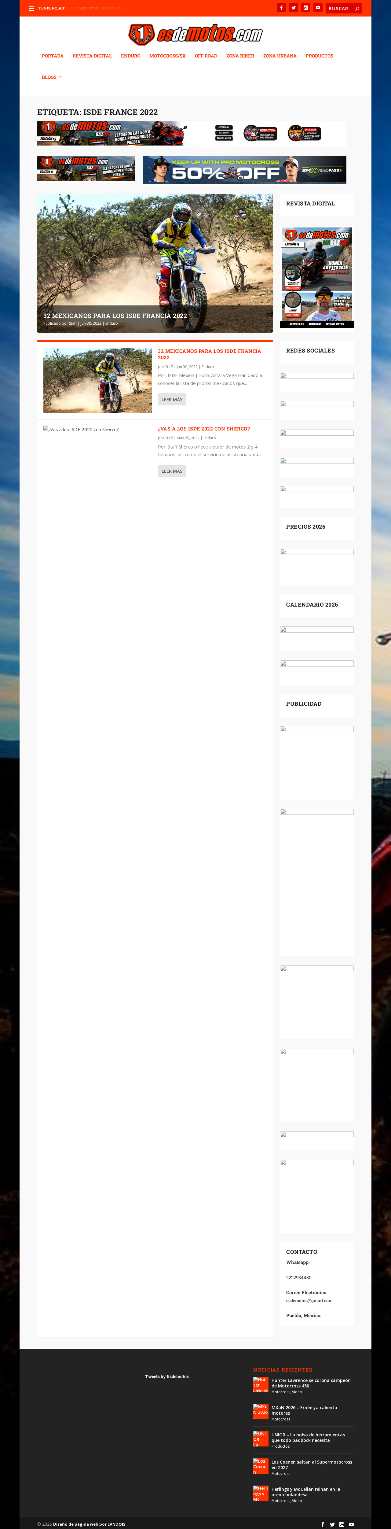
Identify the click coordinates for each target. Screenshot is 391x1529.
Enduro (111, 323)
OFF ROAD (206, 56)
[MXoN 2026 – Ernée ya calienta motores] (261, 1411)
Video (297, 1391)
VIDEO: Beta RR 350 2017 (88, 8)
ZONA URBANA (280, 56)
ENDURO (130, 56)
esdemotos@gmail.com (309, 1300)
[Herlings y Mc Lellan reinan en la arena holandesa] (261, 1493)
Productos (281, 1446)
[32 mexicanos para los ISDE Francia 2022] (97, 380)
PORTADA (53, 56)
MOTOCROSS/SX (167, 56)
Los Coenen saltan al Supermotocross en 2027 (312, 1464)
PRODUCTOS (319, 56)
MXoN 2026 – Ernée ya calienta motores (304, 1410)
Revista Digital (92, 56)
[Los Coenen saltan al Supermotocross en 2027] (261, 1466)
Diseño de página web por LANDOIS (89, 1524)
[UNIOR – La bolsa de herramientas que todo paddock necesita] (261, 1438)
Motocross (281, 1391)
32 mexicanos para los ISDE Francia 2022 (115, 315)
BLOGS (49, 77)
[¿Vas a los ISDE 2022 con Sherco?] (97, 430)
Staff (73, 323)
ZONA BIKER (240, 56)
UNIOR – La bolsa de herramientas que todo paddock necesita (308, 1437)
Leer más (172, 399)
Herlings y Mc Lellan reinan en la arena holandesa (306, 1492)
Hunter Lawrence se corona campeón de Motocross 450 (311, 1383)
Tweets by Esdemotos (167, 1376)
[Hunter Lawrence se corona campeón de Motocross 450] (261, 1384)
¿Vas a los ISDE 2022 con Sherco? (204, 428)
